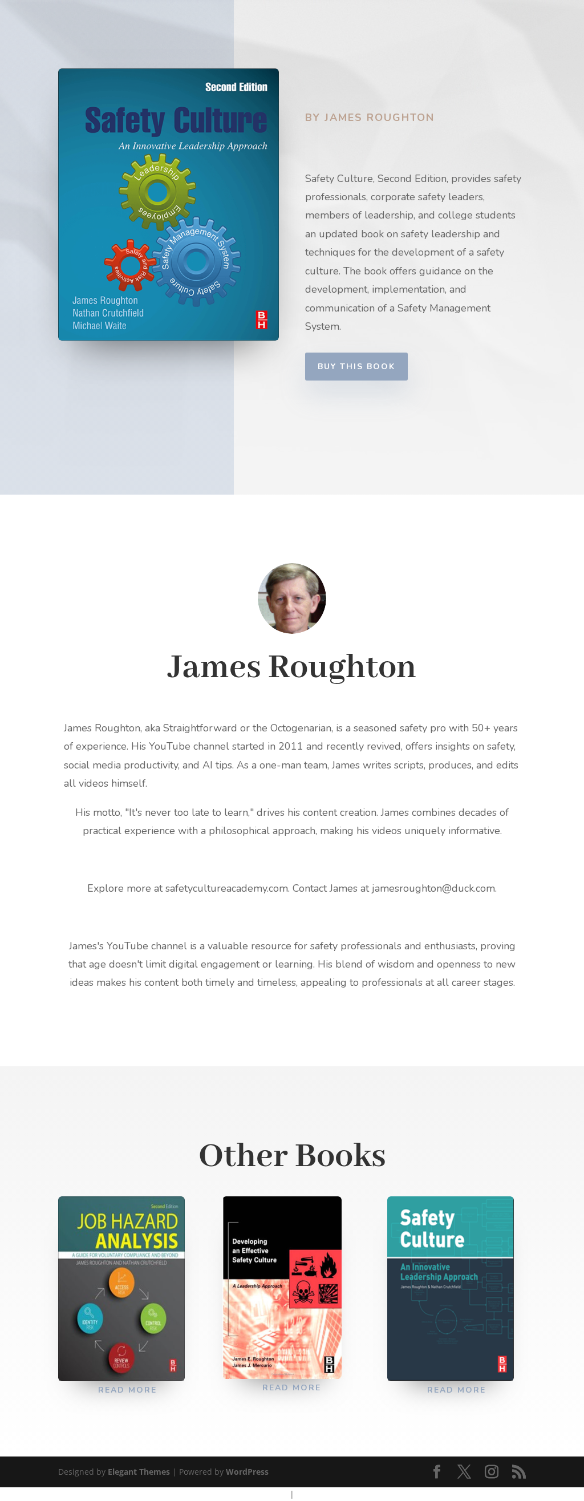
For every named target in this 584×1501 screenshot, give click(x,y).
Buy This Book (356, 366)
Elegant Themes (139, 1471)
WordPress (247, 1471)
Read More (127, 1390)
